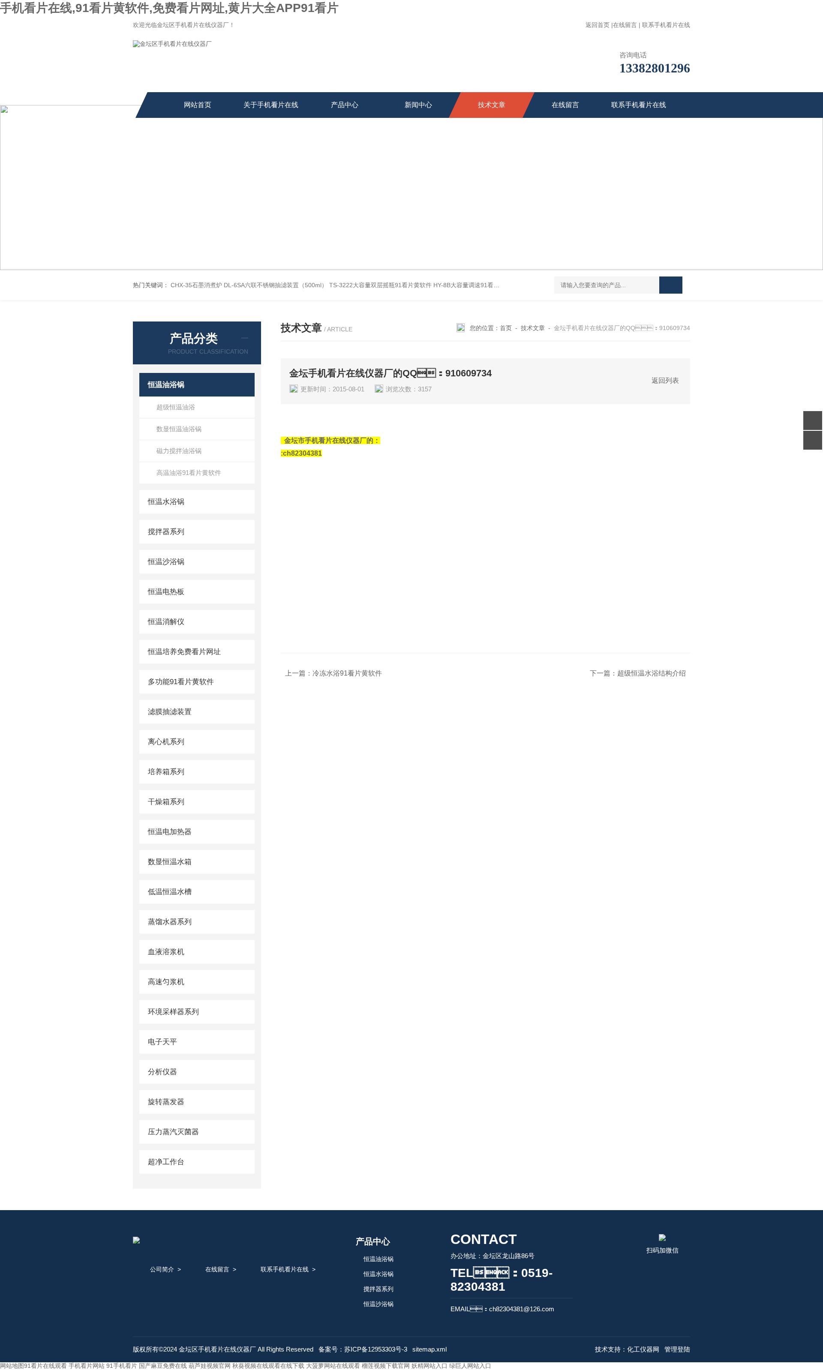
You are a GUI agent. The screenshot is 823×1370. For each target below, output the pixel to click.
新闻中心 (418, 104)
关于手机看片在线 (270, 104)
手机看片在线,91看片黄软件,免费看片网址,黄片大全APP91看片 (169, 8)
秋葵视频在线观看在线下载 (268, 1365)
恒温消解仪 (166, 622)
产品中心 (344, 104)
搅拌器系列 (166, 532)
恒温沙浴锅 (166, 562)
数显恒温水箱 (170, 862)
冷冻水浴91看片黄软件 (347, 673)
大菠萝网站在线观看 (333, 1365)
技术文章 (491, 104)
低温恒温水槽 (170, 892)
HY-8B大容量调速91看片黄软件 (475, 285)
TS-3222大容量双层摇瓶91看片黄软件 (380, 285)
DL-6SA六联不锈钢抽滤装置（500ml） (275, 285)
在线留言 (625, 24)
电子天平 (162, 1042)
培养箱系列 (166, 772)
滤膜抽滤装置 (170, 712)
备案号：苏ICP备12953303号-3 (362, 1349)
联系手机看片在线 (666, 24)
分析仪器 (162, 1072)
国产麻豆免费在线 (163, 1365)
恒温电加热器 (170, 832)
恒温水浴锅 (166, 502)
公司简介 (162, 1269)
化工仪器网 (643, 1349)
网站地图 (12, 1365)
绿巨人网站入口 (470, 1365)
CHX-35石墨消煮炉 (196, 285)
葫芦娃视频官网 (210, 1365)
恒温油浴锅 (166, 385)
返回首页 (598, 24)
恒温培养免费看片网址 (184, 652)
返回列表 (665, 380)
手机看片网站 (87, 1365)
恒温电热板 (166, 592)
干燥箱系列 (166, 802)
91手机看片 (121, 1365)
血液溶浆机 (166, 952)
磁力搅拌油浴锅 (178, 450)
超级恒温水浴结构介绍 (651, 673)
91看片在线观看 (45, 1365)
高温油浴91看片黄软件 (188, 472)
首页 (506, 327)
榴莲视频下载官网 (386, 1365)
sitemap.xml (429, 1349)
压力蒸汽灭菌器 (173, 1132)
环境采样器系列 (173, 1012)
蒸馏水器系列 (170, 922)
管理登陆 (677, 1349)
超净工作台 (166, 1162)
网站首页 (197, 104)
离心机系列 (166, 742)
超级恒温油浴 (175, 407)
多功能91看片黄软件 (181, 682)
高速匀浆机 (166, 982)
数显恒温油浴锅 (178, 429)
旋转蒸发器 (166, 1102)
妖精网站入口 (430, 1365)
